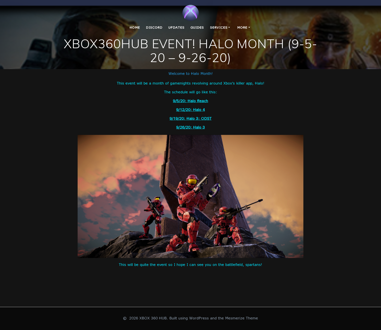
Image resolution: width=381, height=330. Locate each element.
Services (219, 27)
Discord (154, 27)
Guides (197, 27)
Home (135, 27)
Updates (176, 27)
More (242, 27)
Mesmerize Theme (241, 318)
